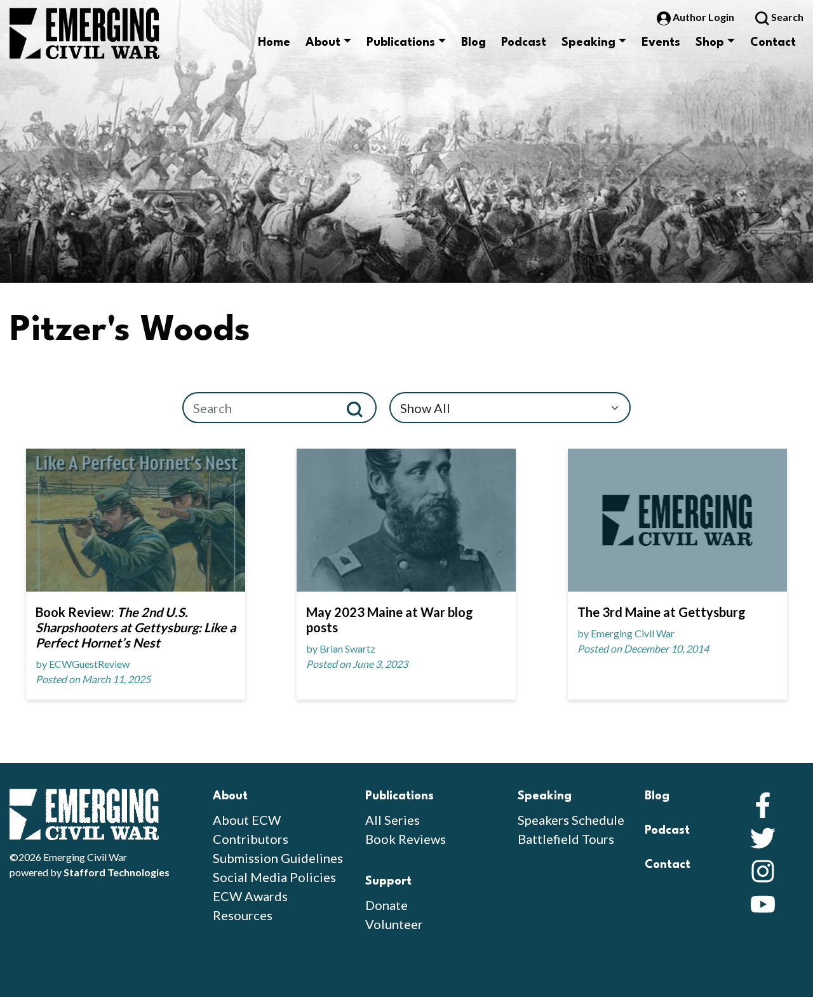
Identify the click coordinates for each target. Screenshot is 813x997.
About (323, 42)
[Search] (360, 407)
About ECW (247, 819)
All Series (392, 819)
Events (661, 42)
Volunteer (394, 924)
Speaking (588, 42)
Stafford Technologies (117, 872)
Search (786, 17)
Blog (473, 42)
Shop (709, 42)
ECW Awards (250, 896)
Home (274, 42)
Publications (400, 42)
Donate (386, 904)
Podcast (523, 42)
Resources (242, 915)
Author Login (703, 17)
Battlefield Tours (566, 838)
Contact (773, 42)
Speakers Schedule (571, 819)
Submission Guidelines (278, 857)
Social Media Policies (274, 877)
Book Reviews (405, 838)
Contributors (250, 838)
